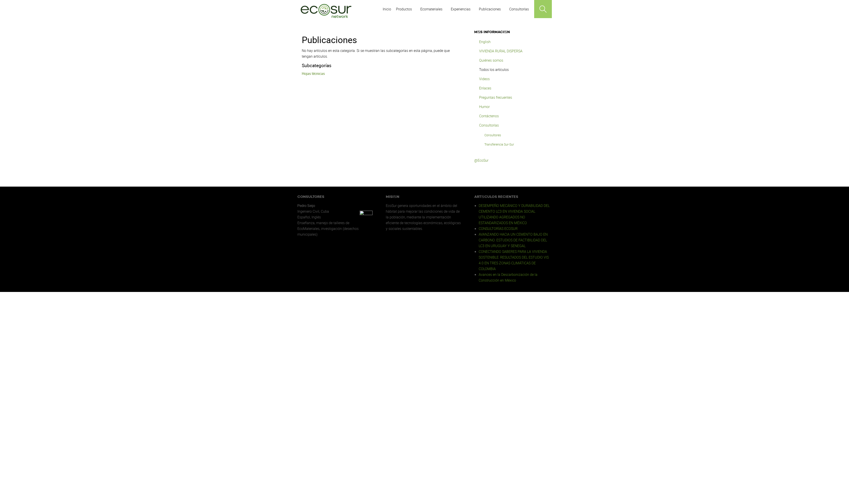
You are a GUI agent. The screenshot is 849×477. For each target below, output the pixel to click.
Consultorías (489, 125)
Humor (484, 106)
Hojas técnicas (313, 73)
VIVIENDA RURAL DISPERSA (500, 51)
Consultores (492, 135)
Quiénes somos (491, 60)
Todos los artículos (494, 69)
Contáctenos (489, 116)
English (485, 41)
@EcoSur (481, 160)
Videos (484, 78)
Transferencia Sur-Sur (499, 144)
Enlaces (485, 88)
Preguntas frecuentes (495, 97)
